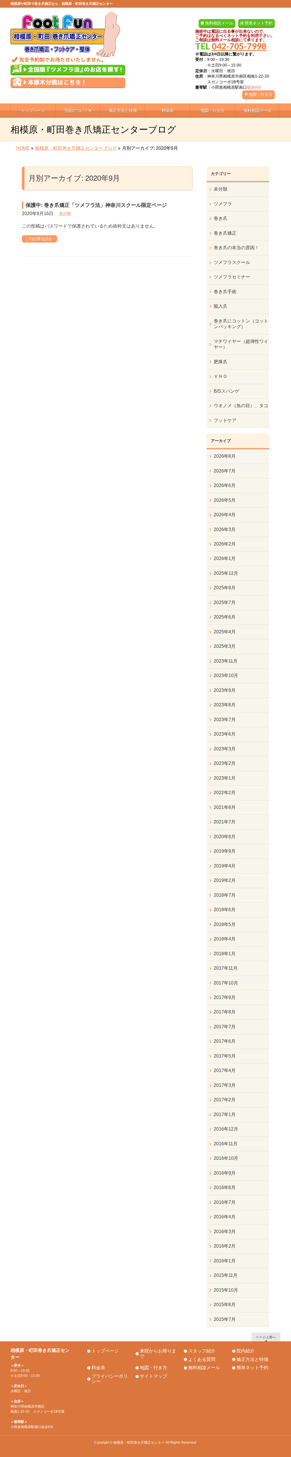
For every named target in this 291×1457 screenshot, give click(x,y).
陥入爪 (220, 306)
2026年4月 (225, 514)
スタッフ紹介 (201, 1350)
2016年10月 (226, 1158)
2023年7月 (225, 719)
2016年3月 (225, 1231)
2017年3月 (225, 1085)
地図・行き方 (261, 94)
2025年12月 (226, 573)
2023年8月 (225, 704)
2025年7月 (225, 602)
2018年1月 (225, 953)
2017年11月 (226, 968)
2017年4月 (225, 1070)
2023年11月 (226, 661)
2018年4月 (225, 938)
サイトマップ (153, 1376)
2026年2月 (225, 544)
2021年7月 (225, 821)
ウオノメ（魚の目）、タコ (241, 405)
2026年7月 (225, 471)
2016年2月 (225, 1246)
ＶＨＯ (220, 376)
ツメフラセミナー (232, 276)
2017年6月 (225, 1041)
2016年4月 (225, 1216)
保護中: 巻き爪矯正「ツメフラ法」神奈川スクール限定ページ (96, 205)
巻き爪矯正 (225, 233)
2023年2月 (225, 763)
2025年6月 (225, 617)
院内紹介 (245, 1350)
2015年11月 (226, 1275)
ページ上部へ (266, 1337)
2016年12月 (226, 1129)
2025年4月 (225, 631)
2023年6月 (225, 734)
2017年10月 (226, 983)
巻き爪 (220, 218)
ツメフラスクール (232, 262)
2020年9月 (225, 836)
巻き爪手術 (225, 291)
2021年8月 (225, 807)
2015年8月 (225, 1304)
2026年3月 (225, 529)
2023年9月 (225, 690)
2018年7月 (225, 895)
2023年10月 (226, 675)
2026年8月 (225, 456)
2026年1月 (225, 558)
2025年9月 (225, 587)
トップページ (105, 1350)
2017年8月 (225, 1012)
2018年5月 (225, 924)
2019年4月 (225, 865)
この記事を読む (39, 238)
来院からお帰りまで (158, 1353)
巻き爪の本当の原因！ (236, 247)
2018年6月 (225, 909)
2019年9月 (225, 851)
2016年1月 (225, 1260)
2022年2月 (225, 792)
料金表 (98, 1367)
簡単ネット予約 (259, 23)
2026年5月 (225, 500)
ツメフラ (223, 203)
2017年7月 (225, 1026)
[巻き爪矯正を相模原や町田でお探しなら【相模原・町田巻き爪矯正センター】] (65, 56)
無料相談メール (219, 23)
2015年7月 (225, 1319)
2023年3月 (225, 748)
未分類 (65, 213)
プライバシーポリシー (110, 1379)
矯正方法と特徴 (252, 1359)
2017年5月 (225, 1056)
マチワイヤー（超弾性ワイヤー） (241, 344)
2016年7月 (225, 1202)
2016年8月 (225, 1187)
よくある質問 (201, 1359)
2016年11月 (226, 1143)
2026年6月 (225, 485)
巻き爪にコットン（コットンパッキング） (241, 324)
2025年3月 (225, 646)
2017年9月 (225, 997)
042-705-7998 (239, 46)
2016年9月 (225, 1173)
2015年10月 (226, 1290)
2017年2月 (225, 1099)
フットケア (225, 420)
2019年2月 (225, 880)
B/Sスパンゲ (226, 391)
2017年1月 (225, 1114)
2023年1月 (225, 778)
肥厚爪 (220, 361)
